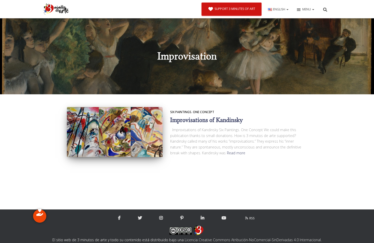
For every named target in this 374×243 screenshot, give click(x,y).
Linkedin (202, 218)
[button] (287, 9)
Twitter (140, 218)
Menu (307, 9)
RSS (252, 218)
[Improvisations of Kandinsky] (115, 132)
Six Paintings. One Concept (192, 112)
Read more (236, 152)
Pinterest (182, 218)
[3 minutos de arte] (56, 9)
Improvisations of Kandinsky (206, 120)
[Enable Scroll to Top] (363, 232)
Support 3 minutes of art (234, 9)
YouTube (224, 218)
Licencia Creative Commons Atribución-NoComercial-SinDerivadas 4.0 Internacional (253, 239)
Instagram (161, 218)
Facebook (119, 218)
